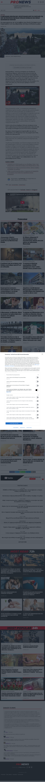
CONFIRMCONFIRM (14, 423)
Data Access (22, 427)
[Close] (43, 354)
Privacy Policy (29, 427)
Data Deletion (15, 427)
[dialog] (22, 391)
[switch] (37, 377)
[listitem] (22, 374)
